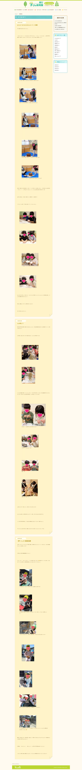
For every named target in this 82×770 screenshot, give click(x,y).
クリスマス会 (58, 20)
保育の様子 (56, 41)
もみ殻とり (20, 323)
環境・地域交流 (57, 50)
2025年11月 (56, 68)
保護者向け (56, 43)
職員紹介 (56, 54)
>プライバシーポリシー (15, 763)
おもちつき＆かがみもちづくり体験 (27, 25)
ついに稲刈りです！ (59, 29)
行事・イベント (57, 56)
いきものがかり (57, 38)
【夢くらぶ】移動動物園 (24, 541)
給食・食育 (56, 52)
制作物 (56, 47)
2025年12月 (56, 66)
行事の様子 (56, 45)
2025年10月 (56, 70)
